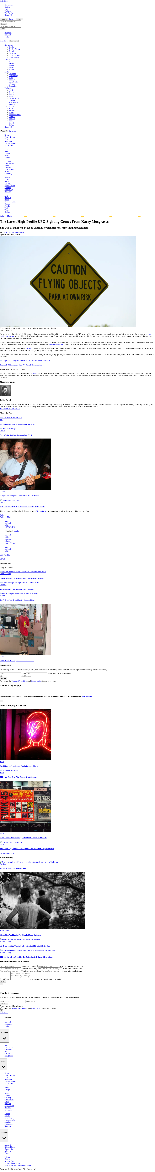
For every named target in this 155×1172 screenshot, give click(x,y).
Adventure (13, 53)
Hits (6, 1045)
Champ (7, 1054)
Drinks (11, 47)
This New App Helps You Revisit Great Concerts (18, 777)
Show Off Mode (15, 55)
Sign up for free (41, 511)
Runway (12, 80)
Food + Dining (14, 49)
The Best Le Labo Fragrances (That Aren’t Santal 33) (17, 589)
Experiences (9, 5)
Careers (7, 1159)
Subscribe (12, 19)
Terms (7, 1153)
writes (35, 373)
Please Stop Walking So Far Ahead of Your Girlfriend (20, 935)
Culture (7, 7)
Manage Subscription (12, 1163)
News (11, 78)
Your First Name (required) (31, 969)
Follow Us (4, 19)
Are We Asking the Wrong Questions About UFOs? (16, 435)
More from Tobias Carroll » (10, 409)
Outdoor (12, 117)
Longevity (12, 96)
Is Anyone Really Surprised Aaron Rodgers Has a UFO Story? (19, 496)
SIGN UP (4, 1004)
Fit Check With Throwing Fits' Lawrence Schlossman (17, 661)
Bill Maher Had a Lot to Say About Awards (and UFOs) (17, 424)
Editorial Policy (10, 1147)
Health (11, 94)
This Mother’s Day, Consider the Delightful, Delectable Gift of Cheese (26, 957)
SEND (3, 981)
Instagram (29, 348)
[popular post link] (23, 572)
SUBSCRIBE (10, 527)
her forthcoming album (57, 344)
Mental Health (14, 98)
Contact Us (9, 1149)
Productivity (13, 102)
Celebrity (12, 74)
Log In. (16, 531)
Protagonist (9, 1056)
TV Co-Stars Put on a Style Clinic (13, 869)
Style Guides (13, 82)
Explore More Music (7, 853)
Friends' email (5, 979)
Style (6, 9)
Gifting (11, 125)
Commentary (13, 76)
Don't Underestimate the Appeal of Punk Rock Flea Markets (23, 838)
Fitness (11, 92)
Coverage (8, 1049)
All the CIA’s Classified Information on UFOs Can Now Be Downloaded (22, 507)
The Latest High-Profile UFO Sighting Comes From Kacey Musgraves (27, 849)
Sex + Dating (5, 930)
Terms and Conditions (19, 681)
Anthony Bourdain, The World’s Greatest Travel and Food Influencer (22, 578)
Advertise (8, 1151)
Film (10, 61)
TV (1, 420)
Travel (11, 51)
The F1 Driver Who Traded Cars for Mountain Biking (17, 600)
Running (12, 104)
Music (11, 67)
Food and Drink (15, 115)
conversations (10, 336)
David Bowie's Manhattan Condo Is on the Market (19, 766)
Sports (2, 491)
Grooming (12, 86)
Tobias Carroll (8, 232)
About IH (8, 1145)
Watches (12, 84)
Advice (11, 90)
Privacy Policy (36, 681)
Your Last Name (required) (31, 971)
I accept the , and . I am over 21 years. (29, 681)
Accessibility (9, 1161)
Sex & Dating (14, 57)
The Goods (9, 13)
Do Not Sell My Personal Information (18, 1165)
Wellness (8, 11)
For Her (12, 119)
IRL (6, 1051)
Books (11, 63)
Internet (12, 70)
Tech (11, 121)
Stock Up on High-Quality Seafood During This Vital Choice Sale (25, 946)
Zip (22, 676)
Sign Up (3, 678)
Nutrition (12, 100)
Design (11, 65)
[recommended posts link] (25, 760)
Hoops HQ (8, 15)
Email (23, 674)
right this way (87, 696)
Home (11, 113)
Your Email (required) (29, 966)
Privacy (7, 1157)
